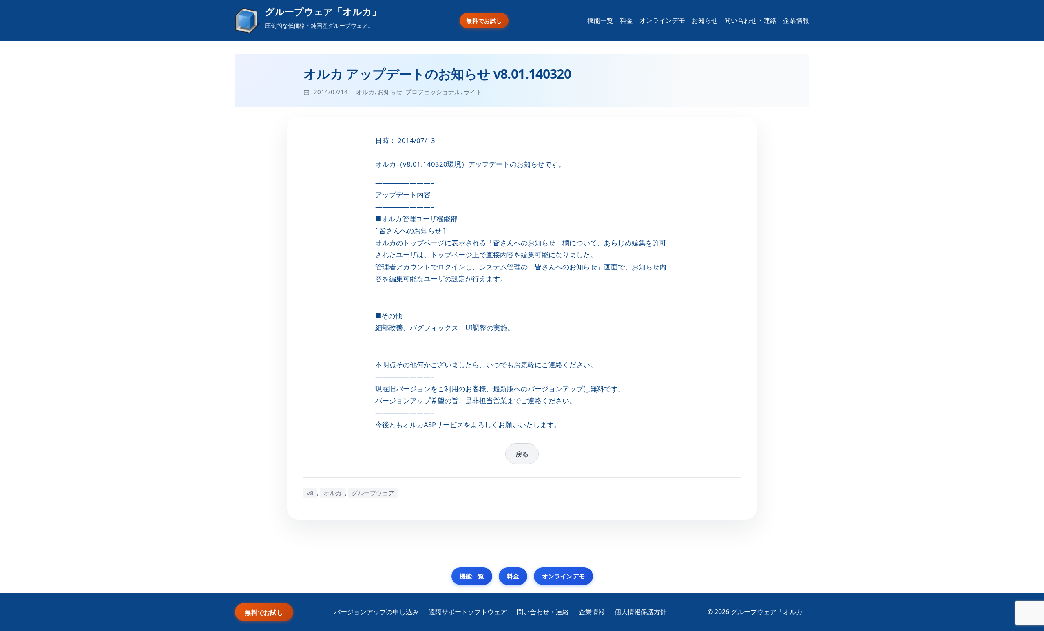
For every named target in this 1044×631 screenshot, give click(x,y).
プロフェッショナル (432, 92)
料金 (626, 20)
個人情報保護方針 (641, 611)
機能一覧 (600, 20)
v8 (310, 493)
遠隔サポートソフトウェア (468, 611)
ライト (473, 92)
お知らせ (705, 20)
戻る (522, 454)
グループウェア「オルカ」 (323, 11)
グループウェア (373, 493)
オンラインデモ (662, 20)
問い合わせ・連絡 (750, 20)
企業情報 (796, 20)
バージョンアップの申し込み (376, 611)
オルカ (365, 92)
